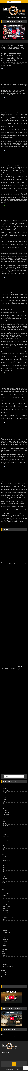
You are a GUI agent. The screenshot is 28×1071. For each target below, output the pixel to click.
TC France (4, 856)
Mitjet (4, 819)
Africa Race (5, 968)
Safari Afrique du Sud (7, 936)
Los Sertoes (5, 910)
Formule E (5, 867)
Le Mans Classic (6, 814)
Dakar (3, 953)
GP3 (3, 871)
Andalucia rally (6, 901)
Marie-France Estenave (15, 63)
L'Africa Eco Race (6, 1033)
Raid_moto (5, 928)
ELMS (4, 876)
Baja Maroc (4, 949)
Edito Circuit (4, 972)
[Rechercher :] (14, 1)
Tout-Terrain (5, 945)
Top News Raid (6, 943)
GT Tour (3, 847)
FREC (4, 803)
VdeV (3, 884)
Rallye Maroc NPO (5, 959)
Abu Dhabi (5, 899)
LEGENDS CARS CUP (7, 816)
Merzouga (5, 915)
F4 (3, 865)
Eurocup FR (5, 799)
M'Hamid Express (6, 912)
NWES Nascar (5, 825)
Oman (4, 919)
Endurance (5, 878)
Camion (4, 796)
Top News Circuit (6, 836)
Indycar (3, 849)
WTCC (3, 887)
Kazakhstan (5, 908)
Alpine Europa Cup (6, 790)
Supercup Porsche (6, 832)
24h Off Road (5, 895)
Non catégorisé (4, 976)
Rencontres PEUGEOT (7, 829)
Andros (4, 792)
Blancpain (5, 794)
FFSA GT (4, 801)
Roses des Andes (6, 934)
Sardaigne (5, 937)
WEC (4, 880)
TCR (3, 858)
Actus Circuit (10, 45)
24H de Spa (5, 788)
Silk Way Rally (5, 962)
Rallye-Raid (5, 930)
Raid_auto (5, 926)
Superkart (5, 834)
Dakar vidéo (5, 955)
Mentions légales (5, 1052)
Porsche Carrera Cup (6, 852)
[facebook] (14, 1064)
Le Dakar (4, 1034)
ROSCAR (4, 830)
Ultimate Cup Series (6, 882)
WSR (4, 838)
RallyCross (5, 827)
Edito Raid (4, 974)
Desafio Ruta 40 (6, 902)
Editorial (3, 970)
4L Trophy (5, 897)
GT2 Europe (5, 808)
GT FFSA (3, 845)
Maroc (4, 914)
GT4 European (6, 812)
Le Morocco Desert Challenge (9, 1036)
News (4, 821)
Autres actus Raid (5, 893)
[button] (26, 42)
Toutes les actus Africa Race (8, 966)
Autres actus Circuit (6, 786)
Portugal (4, 923)
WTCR (3, 889)
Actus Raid (3, 892)
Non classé (3, 979)
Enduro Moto (5, 904)
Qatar (4, 925)
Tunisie (4, 947)
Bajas (3, 951)
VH (2, 886)
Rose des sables (6, 932)
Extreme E (4, 957)
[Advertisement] (14, 546)
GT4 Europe (5, 810)
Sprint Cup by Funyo (6, 854)
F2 (3, 862)
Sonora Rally (5, 939)
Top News (5, 941)
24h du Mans (5, 875)
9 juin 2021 (5, 63)
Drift (3, 842)
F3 (3, 863)
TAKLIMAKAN (4, 964)
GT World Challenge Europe (8, 806)
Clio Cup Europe (5, 840)
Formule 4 (4, 843)
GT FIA (4, 805)
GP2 (3, 869)
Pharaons (5, 921)
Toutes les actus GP (6, 860)
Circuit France (5, 797)
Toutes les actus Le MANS (7, 873)
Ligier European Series (7, 818)
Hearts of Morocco (6, 906)
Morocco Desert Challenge (8, 917)
